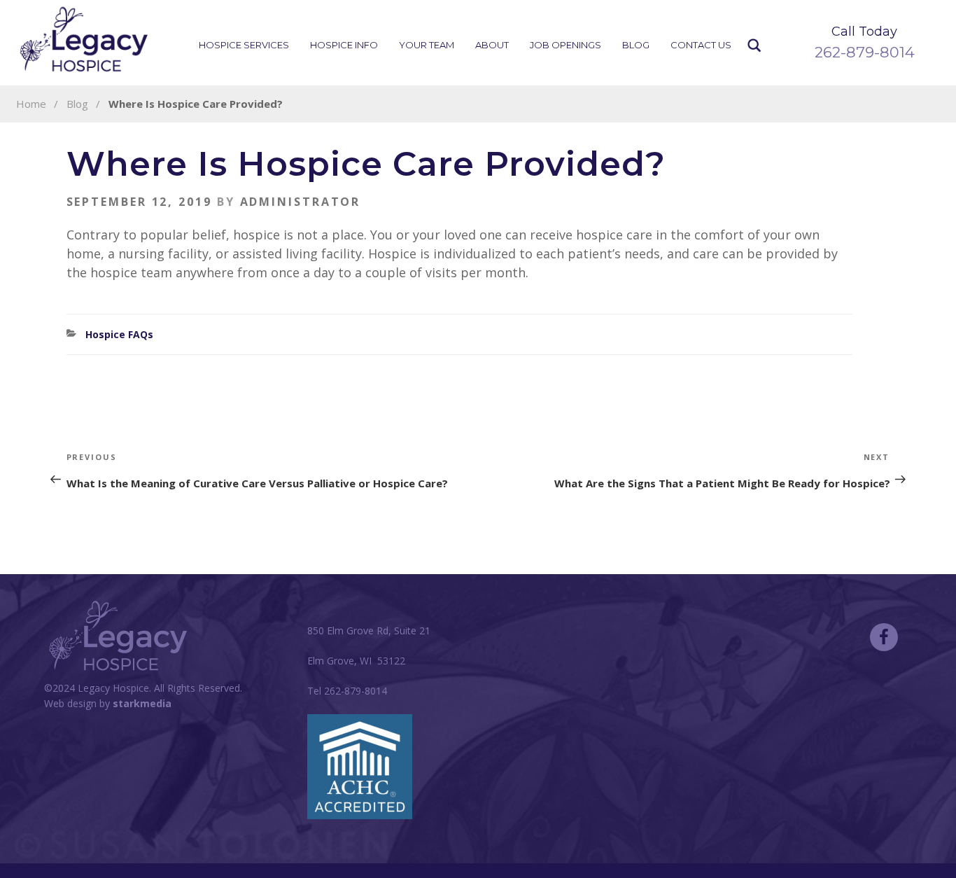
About (492, 44)
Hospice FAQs (119, 334)
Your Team (426, 44)
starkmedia (142, 703)
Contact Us (700, 44)
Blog (635, 44)
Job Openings (565, 44)
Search (754, 45)
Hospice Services (244, 44)
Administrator (300, 201)
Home (31, 104)
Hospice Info (344, 44)
